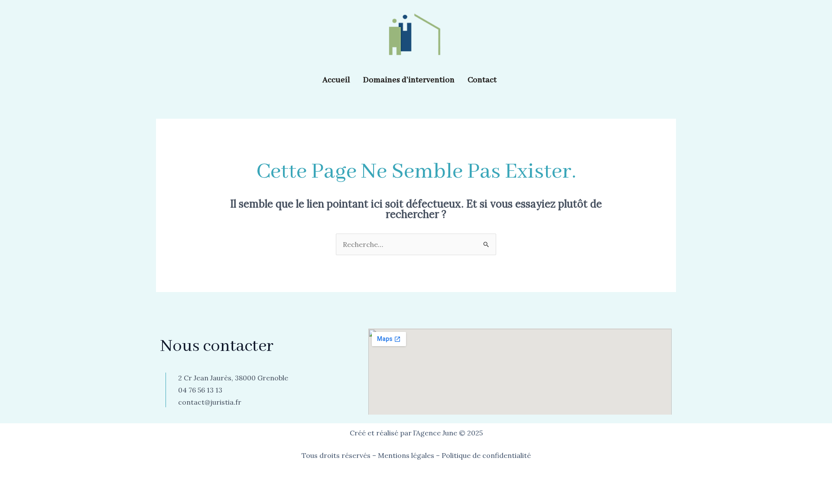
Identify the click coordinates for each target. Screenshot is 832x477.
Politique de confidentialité (486, 455)
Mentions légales (406, 455)
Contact (482, 80)
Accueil (336, 80)
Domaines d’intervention (409, 80)
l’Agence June (435, 432)
